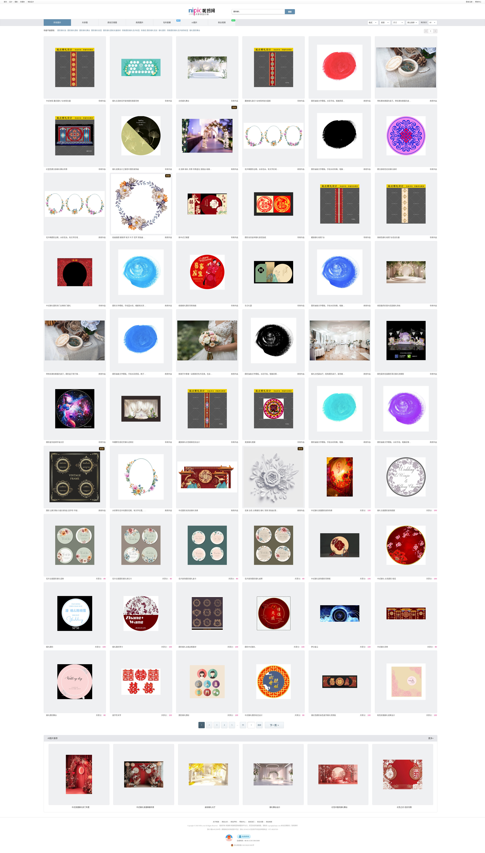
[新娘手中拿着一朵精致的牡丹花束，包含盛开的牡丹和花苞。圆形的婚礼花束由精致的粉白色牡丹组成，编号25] (207, 340)
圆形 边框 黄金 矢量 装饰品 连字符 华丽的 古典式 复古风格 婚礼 (63, 510)
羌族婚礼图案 (250, 442)
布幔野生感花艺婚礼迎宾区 (123, 442)
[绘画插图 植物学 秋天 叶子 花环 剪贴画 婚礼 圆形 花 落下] (141, 204)
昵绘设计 (31, 2)
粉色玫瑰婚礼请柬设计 (386, 715)
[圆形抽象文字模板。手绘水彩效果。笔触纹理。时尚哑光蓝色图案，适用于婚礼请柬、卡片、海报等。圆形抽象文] (340, 272)
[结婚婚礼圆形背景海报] (207, 272)
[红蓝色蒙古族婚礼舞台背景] (75, 136)
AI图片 (194, 23)
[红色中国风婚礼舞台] (338, 774)
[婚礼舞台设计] (273, 774)
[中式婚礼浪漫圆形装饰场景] (340, 477)
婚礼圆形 (49, 647)
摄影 (16, 2)
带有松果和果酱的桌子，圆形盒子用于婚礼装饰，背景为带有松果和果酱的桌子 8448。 (63, 374)
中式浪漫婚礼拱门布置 (80, 807)
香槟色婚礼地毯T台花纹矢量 (388, 237)
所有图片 (57, 23)
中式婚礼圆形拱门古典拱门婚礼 (58, 306)
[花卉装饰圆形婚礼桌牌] (273, 545)
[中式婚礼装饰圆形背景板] (340, 545)
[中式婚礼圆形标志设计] (273, 682)
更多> (430, 738)
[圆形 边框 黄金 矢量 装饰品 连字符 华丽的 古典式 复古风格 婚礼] (75, 477)
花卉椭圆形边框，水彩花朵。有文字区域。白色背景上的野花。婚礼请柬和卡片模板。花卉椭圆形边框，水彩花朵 (63, 237)
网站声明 (234, 822)
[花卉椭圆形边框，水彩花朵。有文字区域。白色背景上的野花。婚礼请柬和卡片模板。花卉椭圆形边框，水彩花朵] (75, 204)
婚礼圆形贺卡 (117, 647)
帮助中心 (478, 2)
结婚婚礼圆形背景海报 (187, 306)
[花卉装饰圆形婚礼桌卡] (207, 545)
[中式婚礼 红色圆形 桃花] (406, 545)
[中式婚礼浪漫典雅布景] (143, 774)
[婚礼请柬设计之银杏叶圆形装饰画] (141, 136)
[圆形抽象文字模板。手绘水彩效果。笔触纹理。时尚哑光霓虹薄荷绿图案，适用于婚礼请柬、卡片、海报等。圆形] (340, 409)
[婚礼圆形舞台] (75, 682)
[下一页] (274, 725)
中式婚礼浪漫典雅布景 (145, 807)
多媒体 (22, 2)
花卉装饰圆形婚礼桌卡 (187, 579)
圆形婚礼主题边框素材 (187, 647)
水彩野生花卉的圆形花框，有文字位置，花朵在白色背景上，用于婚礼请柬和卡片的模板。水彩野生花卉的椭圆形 (129, 510)
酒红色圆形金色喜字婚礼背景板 (323, 715)
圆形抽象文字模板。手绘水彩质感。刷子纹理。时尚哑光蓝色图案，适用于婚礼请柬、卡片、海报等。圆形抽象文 (129, 374)
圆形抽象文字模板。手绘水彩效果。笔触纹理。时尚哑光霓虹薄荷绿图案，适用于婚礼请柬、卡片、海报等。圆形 (328, 442)
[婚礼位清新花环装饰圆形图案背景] (141, 67)
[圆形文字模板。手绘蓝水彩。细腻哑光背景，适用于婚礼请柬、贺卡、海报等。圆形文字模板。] (141, 272)
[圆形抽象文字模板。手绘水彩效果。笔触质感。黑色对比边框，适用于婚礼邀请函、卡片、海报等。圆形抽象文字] (340, 136)
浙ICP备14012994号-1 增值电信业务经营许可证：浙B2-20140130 (228, 829)
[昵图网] (202, 11)
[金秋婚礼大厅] (208, 774)
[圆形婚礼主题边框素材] (207, 613)
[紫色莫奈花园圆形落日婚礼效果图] (406, 340)
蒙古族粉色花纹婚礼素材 (387, 169)
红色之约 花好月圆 (404, 807)
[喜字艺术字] (141, 682)
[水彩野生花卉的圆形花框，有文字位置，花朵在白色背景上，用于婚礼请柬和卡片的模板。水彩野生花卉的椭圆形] (141, 477)
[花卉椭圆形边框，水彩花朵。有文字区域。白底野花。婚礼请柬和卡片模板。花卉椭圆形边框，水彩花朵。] (273, 136)
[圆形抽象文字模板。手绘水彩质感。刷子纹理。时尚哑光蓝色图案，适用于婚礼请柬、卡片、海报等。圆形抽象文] (141, 340)
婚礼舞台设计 (275, 807)
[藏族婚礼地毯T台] (340, 204)
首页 (5, 2)
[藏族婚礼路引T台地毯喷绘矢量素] (273, 67)
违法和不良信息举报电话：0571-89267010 (264, 829)
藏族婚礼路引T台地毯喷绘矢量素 (258, 101)
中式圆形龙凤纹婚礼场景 (188, 510)
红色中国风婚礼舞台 (339, 807)
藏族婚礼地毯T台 (318, 237)
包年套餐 (167, 23)
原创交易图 (112, 23)
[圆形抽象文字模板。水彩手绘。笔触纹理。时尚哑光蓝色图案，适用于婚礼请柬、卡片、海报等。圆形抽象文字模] (406, 409)
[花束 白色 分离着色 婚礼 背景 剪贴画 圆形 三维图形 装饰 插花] (273, 477)
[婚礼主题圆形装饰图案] (406, 477)
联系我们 (251, 822)
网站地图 (269, 822)
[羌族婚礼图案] (273, 409)
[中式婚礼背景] (406, 613)
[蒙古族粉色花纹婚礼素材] (406, 136)
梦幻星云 (314, 647)
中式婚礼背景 (382, 647)
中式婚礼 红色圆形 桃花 (386, 579)
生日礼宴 (248, 306)
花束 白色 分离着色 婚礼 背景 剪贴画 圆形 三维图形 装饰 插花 (261, 510)
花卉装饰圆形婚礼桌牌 (253, 579)
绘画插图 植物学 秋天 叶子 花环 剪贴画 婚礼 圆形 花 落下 (129, 237)
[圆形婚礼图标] (207, 682)
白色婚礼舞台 (184, 101)
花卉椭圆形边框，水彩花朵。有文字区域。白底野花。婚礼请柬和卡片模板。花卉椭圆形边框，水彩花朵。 (261, 169)
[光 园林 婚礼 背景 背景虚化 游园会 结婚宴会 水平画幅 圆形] (207, 136)
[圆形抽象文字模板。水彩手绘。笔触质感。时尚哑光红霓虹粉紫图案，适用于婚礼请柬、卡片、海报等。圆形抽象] (340, 67)
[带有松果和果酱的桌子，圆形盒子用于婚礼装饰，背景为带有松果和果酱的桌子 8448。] (75, 340)
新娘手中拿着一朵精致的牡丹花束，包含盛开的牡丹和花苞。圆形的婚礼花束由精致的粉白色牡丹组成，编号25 (195, 374)
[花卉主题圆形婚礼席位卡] (141, 545)
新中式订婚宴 (184, 237)
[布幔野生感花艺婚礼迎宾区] (141, 409)
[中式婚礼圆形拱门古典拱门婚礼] (75, 272)
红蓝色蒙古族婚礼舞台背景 (56, 169)
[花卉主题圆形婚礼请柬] (75, 545)
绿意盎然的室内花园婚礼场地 (388, 306)
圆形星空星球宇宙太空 (55, 442)
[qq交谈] (244, 837)
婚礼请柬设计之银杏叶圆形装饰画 (125, 169)
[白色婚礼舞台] (207, 67)
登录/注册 (469, 2)
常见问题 (260, 822)
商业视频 (226, 22)
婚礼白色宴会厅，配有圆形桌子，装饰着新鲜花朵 (328, 374)
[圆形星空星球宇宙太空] (75, 409)
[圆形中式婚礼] (273, 613)
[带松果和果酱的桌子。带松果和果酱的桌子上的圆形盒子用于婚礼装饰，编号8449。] (406, 67)
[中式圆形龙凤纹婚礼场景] (207, 477)
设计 (10, 2)
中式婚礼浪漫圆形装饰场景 (321, 510)
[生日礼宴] (273, 272)
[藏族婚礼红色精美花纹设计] (207, 409)
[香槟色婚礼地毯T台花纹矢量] (406, 204)
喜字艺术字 (116, 715)
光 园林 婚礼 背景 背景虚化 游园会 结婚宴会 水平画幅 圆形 (195, 169)
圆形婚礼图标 (184, 715)
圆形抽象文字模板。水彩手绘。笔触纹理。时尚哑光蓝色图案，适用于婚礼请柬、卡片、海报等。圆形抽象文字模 (394, 442)
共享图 (85, 23)
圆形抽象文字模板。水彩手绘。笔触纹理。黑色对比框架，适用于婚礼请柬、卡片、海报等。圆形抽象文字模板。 (261, 374)
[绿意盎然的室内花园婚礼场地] (406, 272)
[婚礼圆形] (75, 613)
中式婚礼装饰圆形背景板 (321, 579)
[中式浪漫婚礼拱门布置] (79, 774)
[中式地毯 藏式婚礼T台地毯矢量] (75, 67)
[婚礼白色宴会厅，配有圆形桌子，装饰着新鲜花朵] (340, 340)
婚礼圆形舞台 (51, 715)
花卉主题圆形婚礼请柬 (55, 579)
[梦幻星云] (340, 613)
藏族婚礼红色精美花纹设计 (189, 442)
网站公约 (225, 822)
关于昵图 (216, 822)
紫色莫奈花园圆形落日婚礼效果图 (390, 374)
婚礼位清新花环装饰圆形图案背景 (125, 101)
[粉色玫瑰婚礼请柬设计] (406, 682)
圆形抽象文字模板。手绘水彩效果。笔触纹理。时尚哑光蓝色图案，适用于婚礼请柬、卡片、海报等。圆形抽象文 (328, 306)
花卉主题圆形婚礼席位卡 (122, 579)
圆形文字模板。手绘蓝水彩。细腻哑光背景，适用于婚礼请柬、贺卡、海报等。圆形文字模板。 (129, 306)
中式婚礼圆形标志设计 (253, 715)
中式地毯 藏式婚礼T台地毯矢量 (58, 101)
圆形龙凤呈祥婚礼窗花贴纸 (255, 237)
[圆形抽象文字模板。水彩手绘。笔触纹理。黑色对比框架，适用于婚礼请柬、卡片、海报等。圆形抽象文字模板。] (273, 340)
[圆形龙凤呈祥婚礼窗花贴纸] (273, 204)
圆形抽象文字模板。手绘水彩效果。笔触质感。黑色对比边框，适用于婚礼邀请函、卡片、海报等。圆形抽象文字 (328, 169)
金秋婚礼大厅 (210, 807)
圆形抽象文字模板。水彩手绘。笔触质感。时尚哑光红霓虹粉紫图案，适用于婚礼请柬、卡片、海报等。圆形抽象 (328, 101)
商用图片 (139, 23)
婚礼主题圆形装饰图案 (386, 510)
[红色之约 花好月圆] (402, 774)
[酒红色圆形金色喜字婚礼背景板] (340, 682)
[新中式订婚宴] (207, 204)
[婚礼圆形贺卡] (141, 613)
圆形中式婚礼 (250, 647)
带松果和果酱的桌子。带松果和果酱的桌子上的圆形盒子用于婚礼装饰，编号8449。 (394, 101)
